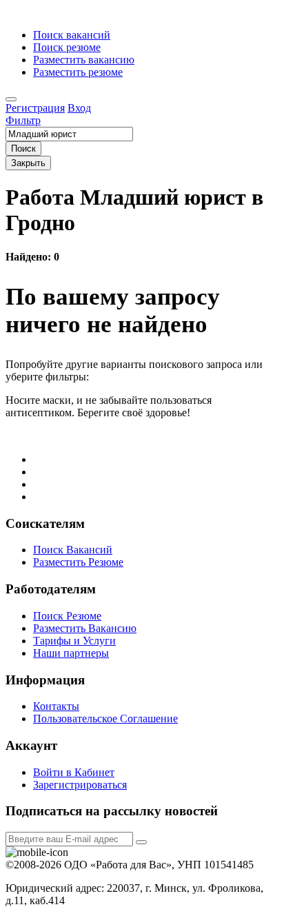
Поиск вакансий (71, 35)
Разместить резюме (78, 72)
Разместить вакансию (83, 59)
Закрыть (28, 163)
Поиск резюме (67, 47)
